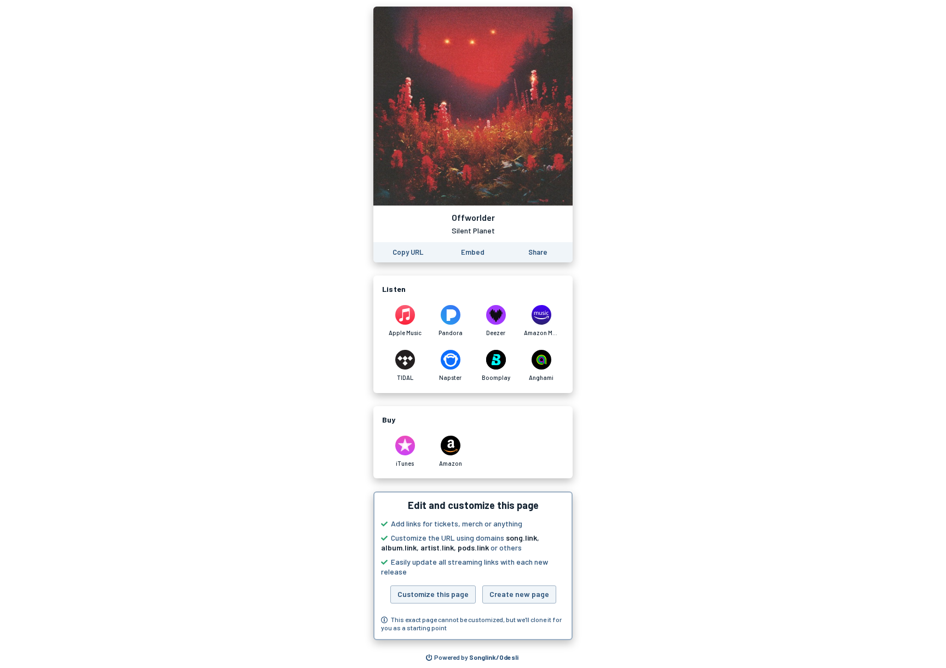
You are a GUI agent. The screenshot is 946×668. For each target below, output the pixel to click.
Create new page (519, 594)
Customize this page (433, 594)
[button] (473, 565)
